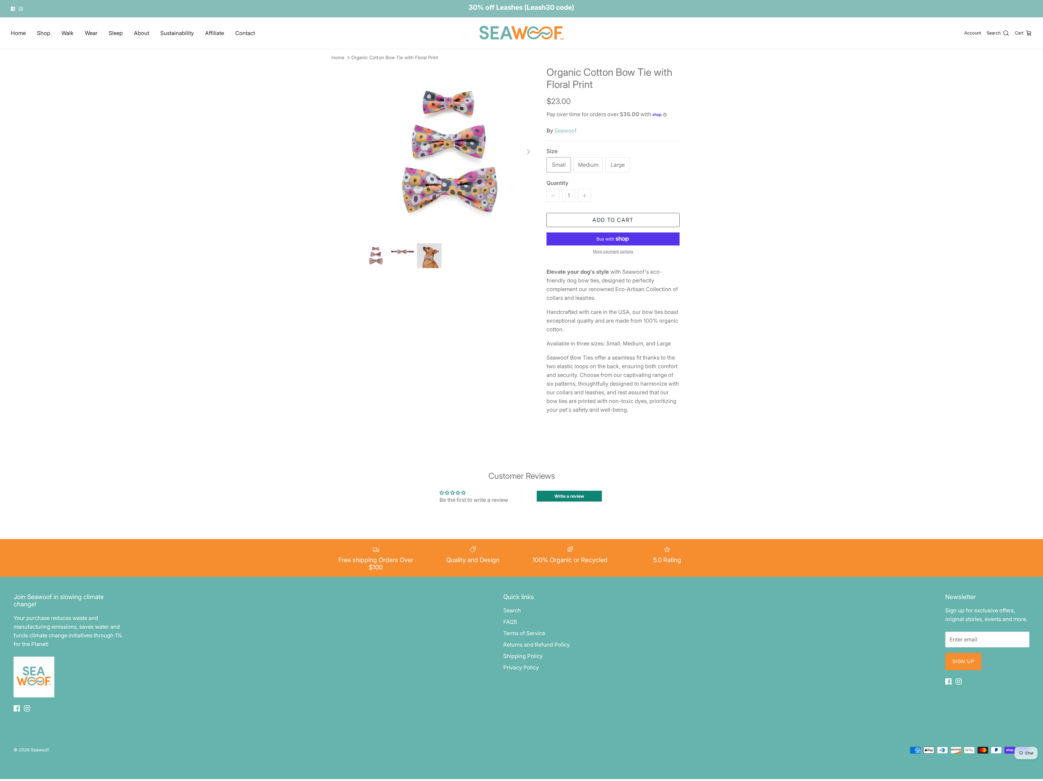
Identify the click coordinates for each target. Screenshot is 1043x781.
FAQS (510, 622)
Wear (91, 33)
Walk (67, 33)
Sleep (116, 33)
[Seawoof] (521, 33)
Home (18, 33)
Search (512, 610)
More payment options (613, 251)
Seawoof (565, 130)
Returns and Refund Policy (536, 644)
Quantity (557, 183)
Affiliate (214, 33)
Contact (245, 33)
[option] (449, 151)
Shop (43, 33)
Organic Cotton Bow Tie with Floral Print (394, 57)
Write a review (569, 496)
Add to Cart (613, 220)
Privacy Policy (521, 667)
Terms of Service (524, 633)
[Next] (529, 152)
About (141, 33)
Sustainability (177, 33)
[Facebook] (13, 9)
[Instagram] (21, 9)
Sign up (963, 661)
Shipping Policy (523, 656)
